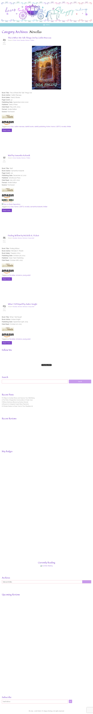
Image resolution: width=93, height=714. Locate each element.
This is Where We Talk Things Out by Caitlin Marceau (29, 38)
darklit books (29, 126)
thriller (69, 126)
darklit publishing (40, 126)
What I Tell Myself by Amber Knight (22, 304)
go (70, 701)
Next (90, 429)
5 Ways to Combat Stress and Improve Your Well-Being (19, 398)
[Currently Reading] (47, 566)
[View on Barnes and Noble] (8, 202)
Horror (18, 40)
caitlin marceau (19, 126)
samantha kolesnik (36, 207)
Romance (25, 238)
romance (19, 275)
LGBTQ (58, 126)
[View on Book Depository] (11, 204)
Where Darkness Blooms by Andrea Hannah (15, 402)
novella (63, 126)
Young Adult (31, 238)
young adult (26, 275)
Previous (3, 429)
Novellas (22, 40)
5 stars (11, 126)
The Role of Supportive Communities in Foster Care (18, 400)
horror (53, 126)
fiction (48, 126)
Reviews (27, 40)
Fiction (14, 40)
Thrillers (32, 40)
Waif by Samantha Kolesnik (19, 155)
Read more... (7, 130)
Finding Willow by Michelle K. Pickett (23, 235)
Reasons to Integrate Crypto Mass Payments (16, 404)
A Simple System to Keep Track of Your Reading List (18, 406)
